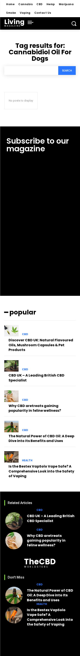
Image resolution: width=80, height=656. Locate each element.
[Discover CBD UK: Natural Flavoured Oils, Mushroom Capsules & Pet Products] (11, 331)
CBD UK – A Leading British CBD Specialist (36, 378)
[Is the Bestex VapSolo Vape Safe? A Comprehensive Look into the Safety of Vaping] (11, 457)
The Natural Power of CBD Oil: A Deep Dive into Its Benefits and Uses (41, 438)
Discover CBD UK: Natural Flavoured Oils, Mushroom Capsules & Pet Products (41, 345)
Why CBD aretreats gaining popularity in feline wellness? (35, 408)
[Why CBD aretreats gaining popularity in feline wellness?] (11, 396)
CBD (25, 334)
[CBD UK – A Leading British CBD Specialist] (11, 366)
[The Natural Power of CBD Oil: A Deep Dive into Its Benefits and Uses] (11, 426)
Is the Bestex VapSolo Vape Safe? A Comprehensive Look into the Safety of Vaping (41, 471)
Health (27, 460)
